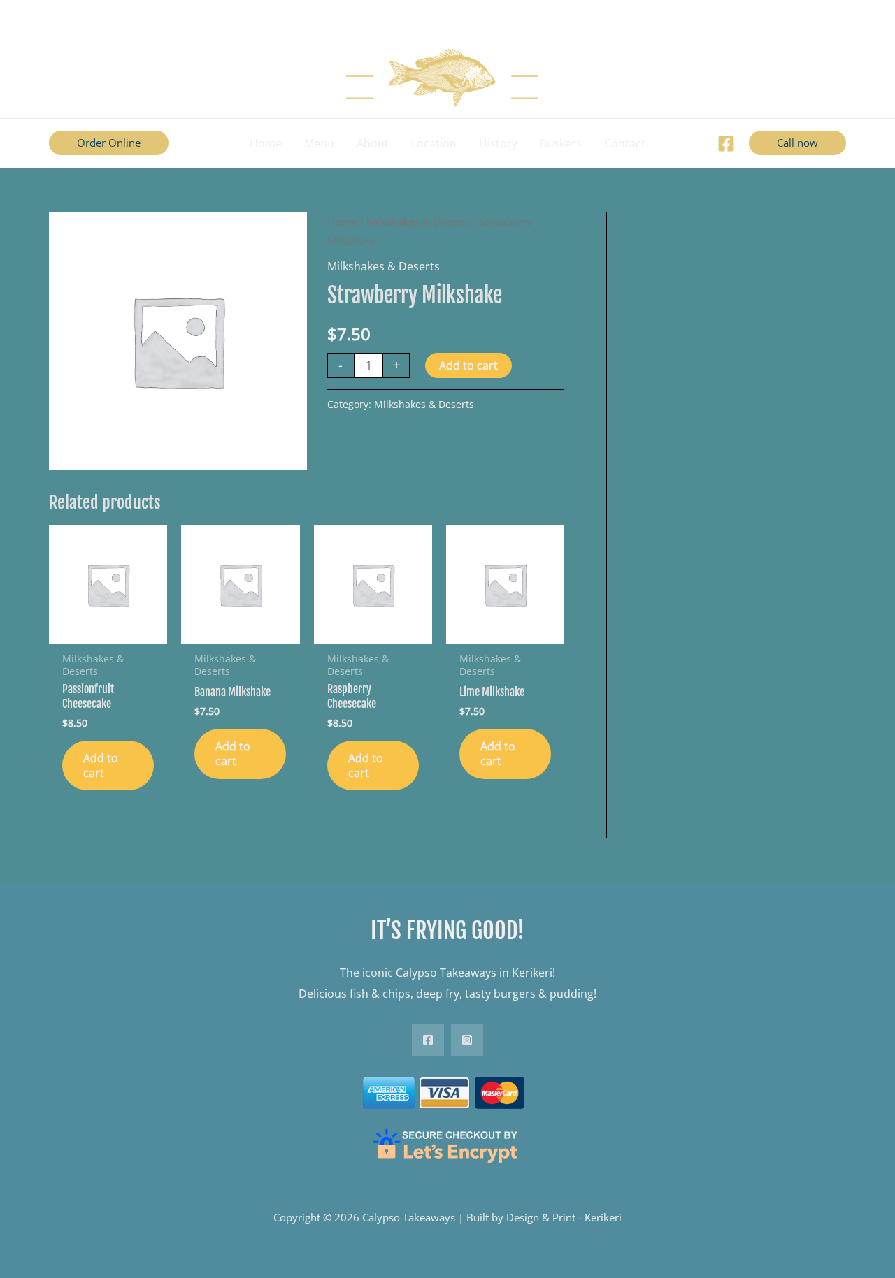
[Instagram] (467, 1040)
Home (342, 221)
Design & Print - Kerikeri (564, 1217)
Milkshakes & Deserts (417, 221)
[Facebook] (726, 143)
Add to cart (468, 365)
